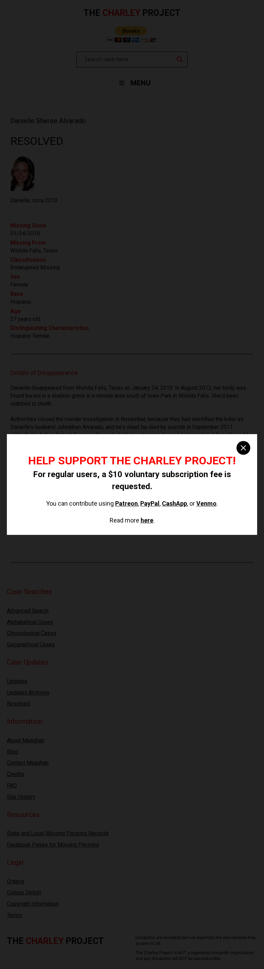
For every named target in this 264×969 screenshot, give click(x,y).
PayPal (150, 503)
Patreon (126, 503)
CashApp (174, 503)
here (147, 520)
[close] (243, 448)
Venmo (206, 503)
